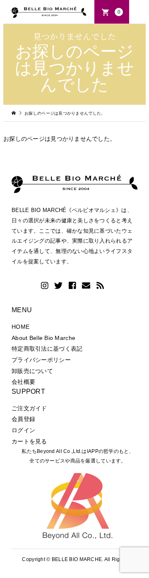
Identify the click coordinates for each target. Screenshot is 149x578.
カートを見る (29, 441)
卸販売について (32, 371)
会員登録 (23, 419)
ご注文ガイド (29, 408)
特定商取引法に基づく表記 (47, 348)
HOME (20, 326)
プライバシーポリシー (41, 359)
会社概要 (23, 381)
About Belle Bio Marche (43, 338)
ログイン (23, 430)
